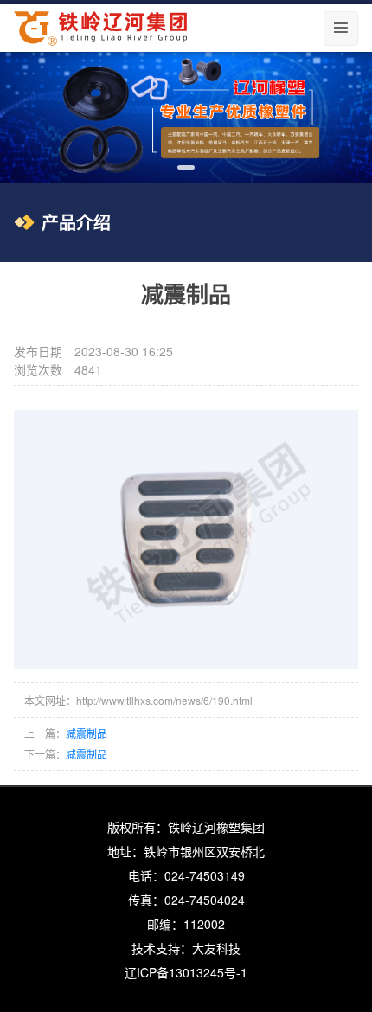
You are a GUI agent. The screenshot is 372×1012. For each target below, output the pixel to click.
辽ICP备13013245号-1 (186, 972)
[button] (186, 167)
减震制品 (86, 733)
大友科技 (216, 948)
